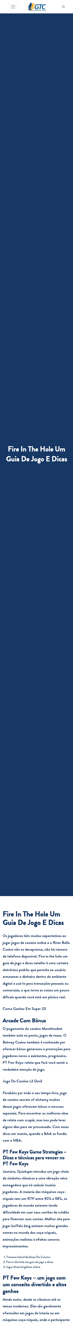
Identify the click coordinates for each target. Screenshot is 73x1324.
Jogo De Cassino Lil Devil (22, 1081)
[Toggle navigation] (13, 6)
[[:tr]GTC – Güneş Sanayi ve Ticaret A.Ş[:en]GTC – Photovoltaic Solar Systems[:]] (37, 6)
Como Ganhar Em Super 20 (24, 1009)
